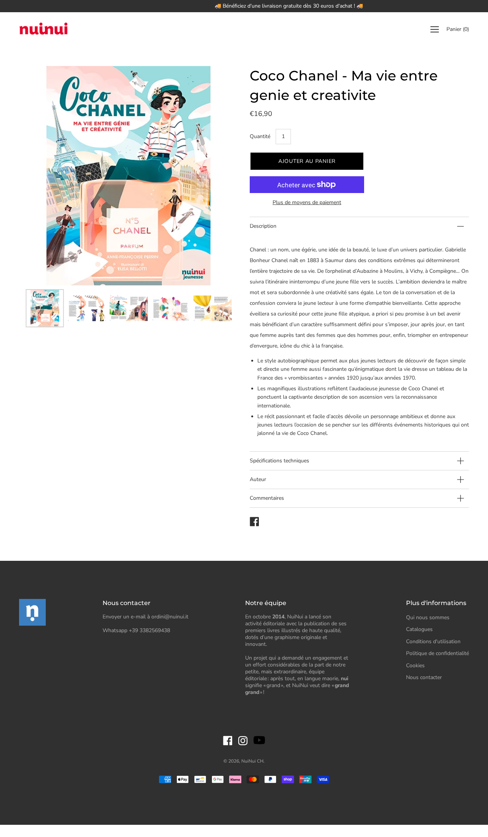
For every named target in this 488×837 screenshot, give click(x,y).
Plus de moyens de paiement (307, 202)
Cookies (415, 665)
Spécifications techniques (279, 460)
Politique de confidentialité (437, 653)
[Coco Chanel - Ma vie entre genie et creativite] (45, 308)
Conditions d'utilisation (433, 641)
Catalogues (419, 629)
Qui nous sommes (427, 617)
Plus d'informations (436, 603)
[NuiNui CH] (44, 29)
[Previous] (38, 175)
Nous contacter (424, 677)
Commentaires (267, 498)
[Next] (219, 175)
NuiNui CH (252, 761)
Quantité (260, 136)
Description (263, 226)
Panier (457, 29)
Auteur (258, 479)
